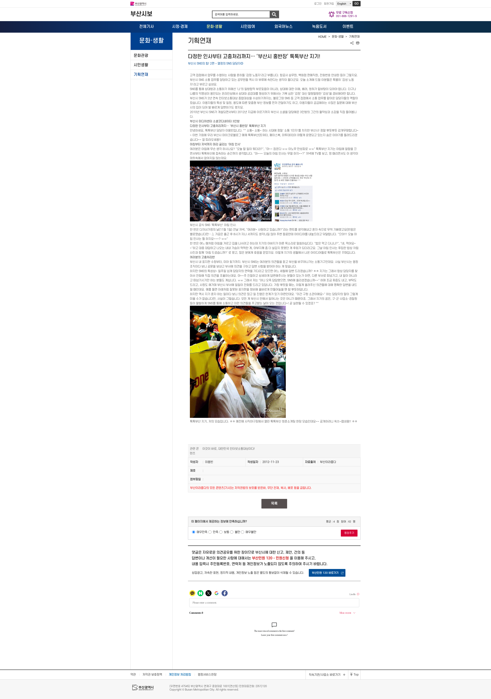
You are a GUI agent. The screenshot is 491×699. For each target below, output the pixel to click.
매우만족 (202, 532)
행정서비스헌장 (207, 674)
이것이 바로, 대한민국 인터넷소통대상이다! (228, 449)
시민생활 (141, 65)
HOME (322, 37)
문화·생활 (338, 36)
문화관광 (141, 55)
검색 (274, 14)
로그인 (318, 3)
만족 (215, 532)
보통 (226, 532)
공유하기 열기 (352, 43)
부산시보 (141, 14)
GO (356, 3)
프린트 (358, 43)
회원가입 (329, 3)
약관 (133, 674)
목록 (274, 504)
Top (356, 674)
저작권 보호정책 (152, 674)
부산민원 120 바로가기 (325, 573)
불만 (237, 532)
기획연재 (141, 74)
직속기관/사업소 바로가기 (324, 675)
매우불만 (251, 532)
